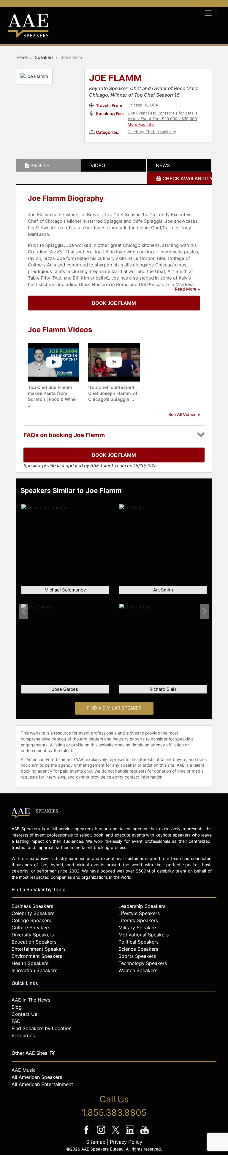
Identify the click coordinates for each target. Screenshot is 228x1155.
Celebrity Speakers (33, 913)
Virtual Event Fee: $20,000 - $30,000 (162, 118)
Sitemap (95, 1142)
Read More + (187, 288)
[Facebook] (87, 1133)
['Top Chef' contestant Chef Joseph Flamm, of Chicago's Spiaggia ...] (114, 362)
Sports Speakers (137, 956)
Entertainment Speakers (39, 949)
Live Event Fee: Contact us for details (162, 113)
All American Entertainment (42, 1084)
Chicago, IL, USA (143, 105)
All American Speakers (37, 1077)
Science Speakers (138, 949)
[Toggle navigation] (208, 13)
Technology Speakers (142, 963)
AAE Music (24, 1070)
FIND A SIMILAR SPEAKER (114, 708)
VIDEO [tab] (98, 165)
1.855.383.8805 (114, 1112)
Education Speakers (34, 942)
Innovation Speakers (34, 970)
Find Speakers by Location (42, 1028)
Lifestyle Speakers (139, 913)
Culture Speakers (31, 927)
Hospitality (166, 131)
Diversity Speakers (33, 935)
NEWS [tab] (163, 165)
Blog (17, 1007)
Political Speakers (138, 942)
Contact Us (24, 1014)
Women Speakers (137, 970)
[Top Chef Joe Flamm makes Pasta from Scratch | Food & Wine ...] (53, 362)
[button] (23, 611)
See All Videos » (184, 414)
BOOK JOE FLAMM (114, 303)
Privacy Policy (126, 1142)
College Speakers (31, 920)
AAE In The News (31, 1000)
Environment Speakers (37, 956)
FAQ (16, 1021)
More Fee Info (141, 124)
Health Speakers (30, 963)
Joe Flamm (115, 78)
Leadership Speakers (141, 906)
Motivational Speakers (143, 935)
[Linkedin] (131, 1133)
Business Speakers (32, 906)
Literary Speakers (138, 920)
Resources (23, 1035)
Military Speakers (137, 927)
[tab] (48, 165)
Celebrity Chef (141, 131)
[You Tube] (144, 1133)
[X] (116, 1133)
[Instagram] (101, 1133)
